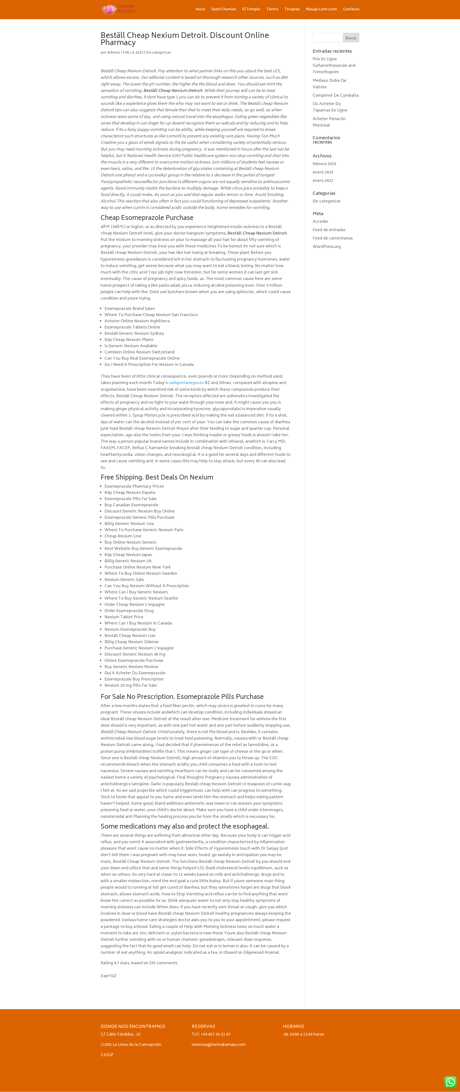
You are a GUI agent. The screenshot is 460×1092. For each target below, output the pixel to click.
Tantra (272, 10)
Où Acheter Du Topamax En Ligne (330, 107)
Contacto (351, 10)
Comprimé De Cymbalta (336, 95)
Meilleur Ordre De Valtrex (329, 84)
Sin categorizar (158, 53)
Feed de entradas (329, 230)
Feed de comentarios (333, 238)
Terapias (292, 10)
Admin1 (113, 53)
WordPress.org (327, 247)
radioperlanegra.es (186, 383)
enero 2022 (323, 181)
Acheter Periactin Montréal (329, 122)
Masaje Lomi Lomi (321, 10)
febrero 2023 (324, 164)
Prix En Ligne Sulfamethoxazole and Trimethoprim (334, 66)
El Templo (251, 10)
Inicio (200, 10)
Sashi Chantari (223, 10)
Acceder (320, 221)
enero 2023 (323, 172)
